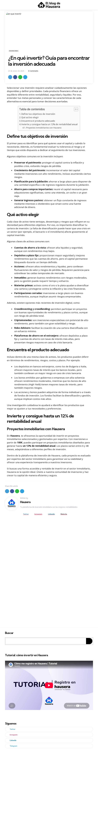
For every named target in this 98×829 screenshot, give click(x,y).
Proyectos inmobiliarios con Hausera (43, 127)
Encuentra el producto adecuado (38, 120)
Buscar (9, 633)
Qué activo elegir (30, 117)
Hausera (25, 502)
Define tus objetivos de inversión (38, 113)
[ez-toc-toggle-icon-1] (75, 109)
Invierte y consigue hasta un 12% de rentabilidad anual (49, 124)
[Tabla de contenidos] (76, 109)
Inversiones (13, 51)
